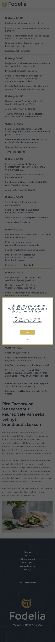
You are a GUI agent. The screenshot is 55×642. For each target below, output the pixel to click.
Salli (27, 332)
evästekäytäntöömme (27, 321)
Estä (27, 340)
